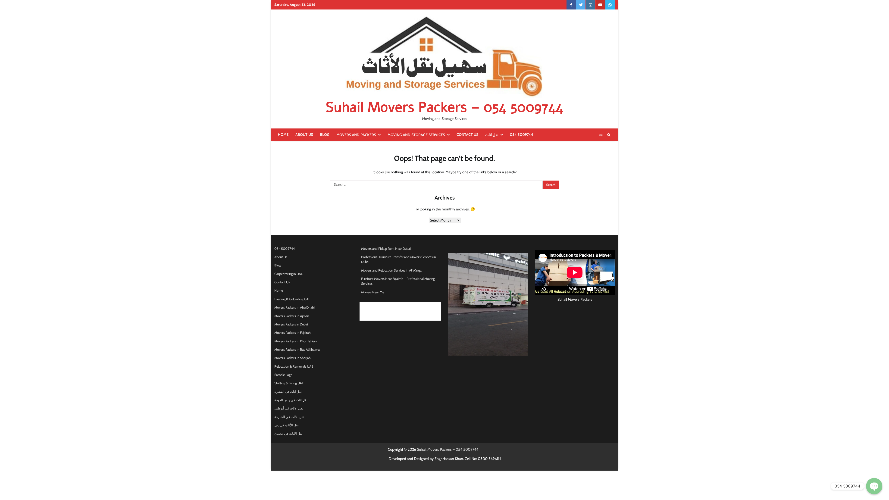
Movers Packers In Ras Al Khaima (297, 349)
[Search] (608, 134)
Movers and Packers (356, 135)
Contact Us (467, 134)
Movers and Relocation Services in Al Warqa (391, 270)
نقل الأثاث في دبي (286, 425)
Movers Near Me (372, 292)
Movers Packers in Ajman (378, 311)
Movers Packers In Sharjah (292, 358)
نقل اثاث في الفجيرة (288, 392)
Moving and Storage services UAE (384, 304)
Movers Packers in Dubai (291, 324)
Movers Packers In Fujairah (292, 333)
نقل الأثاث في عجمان (288, 433)
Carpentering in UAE (288, 274)
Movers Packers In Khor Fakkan (295, 341)
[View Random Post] (600, 134)
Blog (324, 134)
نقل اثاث (491, 135)
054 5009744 (521, 134)
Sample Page (283, 375)
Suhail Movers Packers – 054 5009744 (444, 107)
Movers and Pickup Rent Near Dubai (386, 249)
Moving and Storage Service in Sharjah (387, 318)
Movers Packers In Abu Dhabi (294, 307)
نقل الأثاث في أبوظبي (288, 408)
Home (283, 134)
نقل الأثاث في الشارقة (289, 417)
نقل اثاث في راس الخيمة (290, 400)
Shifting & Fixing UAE (289, 383)
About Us (304, 134)
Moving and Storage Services (416, 135)
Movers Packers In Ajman (291, 316)
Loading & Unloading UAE (292, 299)
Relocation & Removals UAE (293, 366)
